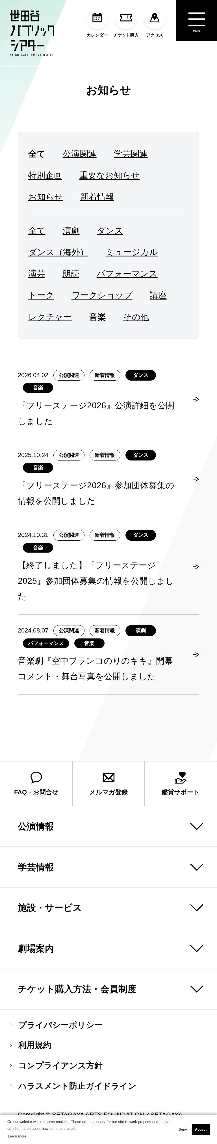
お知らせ (108, 90)
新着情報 (97, 196)
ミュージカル (132, 252)
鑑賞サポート (181, 792)
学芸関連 (131, 153)
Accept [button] (201, 1129)
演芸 (36, 273)
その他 (136, 317)
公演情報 (36, 826)
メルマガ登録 (108, 792)
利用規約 (34, 1045)
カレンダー (97, 35)
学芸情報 (36, 867)
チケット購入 (126, 35)
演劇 (71, 230)
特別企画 (45, 175)
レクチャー (50, 317)
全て (36, 230)
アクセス (154, 35)
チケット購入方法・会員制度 (77, 989)
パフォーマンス (127, 273)
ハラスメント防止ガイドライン (77, 1086)
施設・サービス (50, 908)
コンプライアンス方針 (60, 1066)
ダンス (110, 230)
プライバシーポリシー (60, 1025)
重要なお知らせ (109, 175)
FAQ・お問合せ (36, 792)
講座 (158, 295)
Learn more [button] (17, 1136)
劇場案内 (36, 948)
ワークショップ (102, 295)
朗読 (70, 273)
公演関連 (80, 153)
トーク (41, 295)
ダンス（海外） (58, 252)
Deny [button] (183, 1129)
